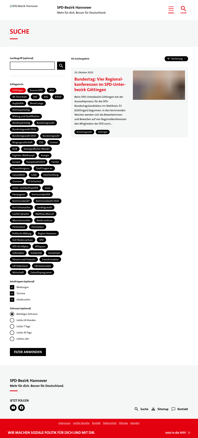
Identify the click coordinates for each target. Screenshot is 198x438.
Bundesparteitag (21, 122)
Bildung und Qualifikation (25, 116)
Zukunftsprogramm (41, 272)
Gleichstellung (51, 174)
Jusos (48, 187)
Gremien (17, 181)
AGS (51, 90)
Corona (54, 142)
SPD (41, 240)
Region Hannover (47, 233)
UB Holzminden (42, 266)
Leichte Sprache (20, 214)
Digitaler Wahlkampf (23, 155)
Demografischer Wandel (36, 148)
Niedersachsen (44, 220)
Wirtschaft (18, 272)
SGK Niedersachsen (22, 240)
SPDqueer (40, 246)
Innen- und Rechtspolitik (25, 187)
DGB (14, 148)
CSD (41, 142)
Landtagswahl (44, 207)
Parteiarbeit (18, 227)
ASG (46, 96)
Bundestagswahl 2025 (24, 135)
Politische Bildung (21, 233)
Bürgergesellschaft (22, 142)
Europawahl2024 (35, 161)
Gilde (34, 174)
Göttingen (17, 90)
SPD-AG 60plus (20, 246)
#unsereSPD (36, 90)
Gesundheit (18, 174)
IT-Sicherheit (34, 181)
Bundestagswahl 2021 (24, 129)
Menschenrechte (21, 220)
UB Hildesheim (20, 266)
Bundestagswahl (45, 122)
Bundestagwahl (51, 135)
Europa (16, 161)
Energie (45, 155)
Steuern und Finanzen (23, 259)
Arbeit (58, 96)
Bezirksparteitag (21, 109)
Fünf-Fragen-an (44, 168)
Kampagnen (18, 194)
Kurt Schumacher (21, 207)
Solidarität (36, 253)
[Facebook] (21, 407)
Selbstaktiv (18, 253)
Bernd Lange (36, 103)
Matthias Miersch (44, 214)
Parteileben (38, 227)
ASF (35, 96)
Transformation (50, 259)
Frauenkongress (21, 168)
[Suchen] (61, 66)
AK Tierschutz (19, 96)
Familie (55, 161)
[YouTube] (13, 407)
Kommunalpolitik (41, 194)
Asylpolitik (18, 103)
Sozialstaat (54, 253)
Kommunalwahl (20, 200)
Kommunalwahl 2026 (47, 200)
